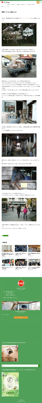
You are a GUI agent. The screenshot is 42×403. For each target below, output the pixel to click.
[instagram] (20, 400)
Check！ (21, 317)
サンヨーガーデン (26, 18)
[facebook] (19, 400)
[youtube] (21, 400)
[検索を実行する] (39, 366)
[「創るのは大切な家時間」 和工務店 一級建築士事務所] (5, 2)
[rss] (22, 400)
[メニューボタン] (40, 2)
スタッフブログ (5, 235)
